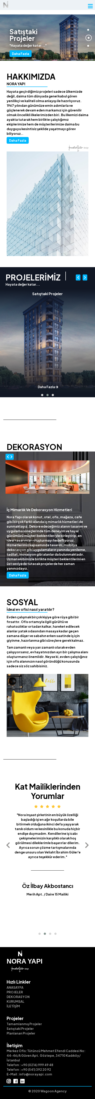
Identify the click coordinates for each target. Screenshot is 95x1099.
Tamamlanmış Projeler (24, 1024)
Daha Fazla (20, 54)
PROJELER (15, 992)
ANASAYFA (15, 987)
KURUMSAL (15, 1001)
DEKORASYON (18, 997)
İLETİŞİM (13, 1006)
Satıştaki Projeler (20, 1028)
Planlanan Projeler (21, 1033)
